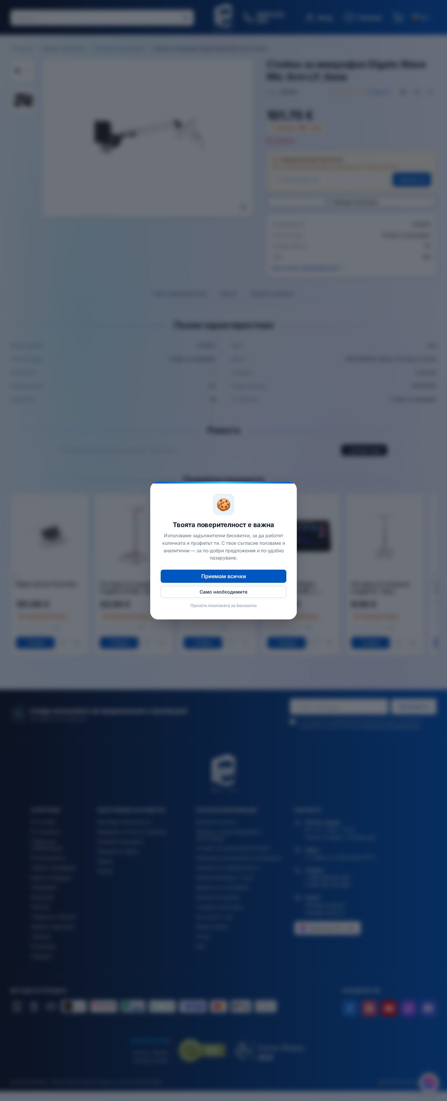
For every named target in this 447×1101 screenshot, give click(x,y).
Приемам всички (223, 576)
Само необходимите (223, 592)
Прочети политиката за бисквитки (223, 605)
